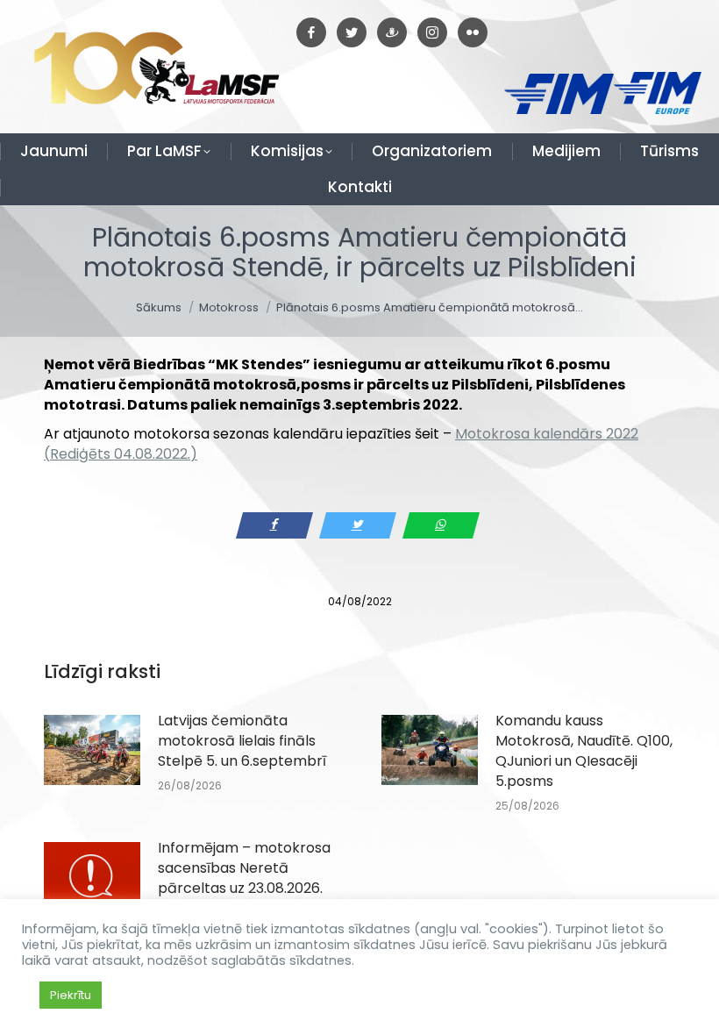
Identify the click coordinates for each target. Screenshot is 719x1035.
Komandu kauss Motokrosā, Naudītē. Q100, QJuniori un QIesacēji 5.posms (584, 750)
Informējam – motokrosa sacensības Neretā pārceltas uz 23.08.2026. (244, 868)
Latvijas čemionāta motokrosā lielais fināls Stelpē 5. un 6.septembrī (242, 740)
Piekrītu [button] (70, 995)
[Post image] (92, 750)
